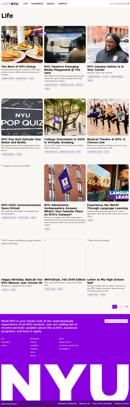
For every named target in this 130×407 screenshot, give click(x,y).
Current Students (8, 78)
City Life (105, 76)
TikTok (32, 352)
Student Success (122, 403)
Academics (37, 4)
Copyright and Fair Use (68, 346)
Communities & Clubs (66, 85)
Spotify (33, 356)
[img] (22, 44)
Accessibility (64, 349)
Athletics (5, 290)
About (61, 339)
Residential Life (22, 78)
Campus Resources (51, 85)
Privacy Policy (65, 342)
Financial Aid (84, 403)
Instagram (34, 339)
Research (79, 85)
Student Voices (23, 217)
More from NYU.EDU (9, 404)
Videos (32, 78)
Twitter (33, 342)
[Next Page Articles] (127, 306)
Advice (50, 4)
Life (25, 4)
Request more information (115, 321)
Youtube (33, 349)
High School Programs (102, 403)
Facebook (34, 346)
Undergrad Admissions (67, 403)
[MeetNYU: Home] (9, 3)
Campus (62, 4)
